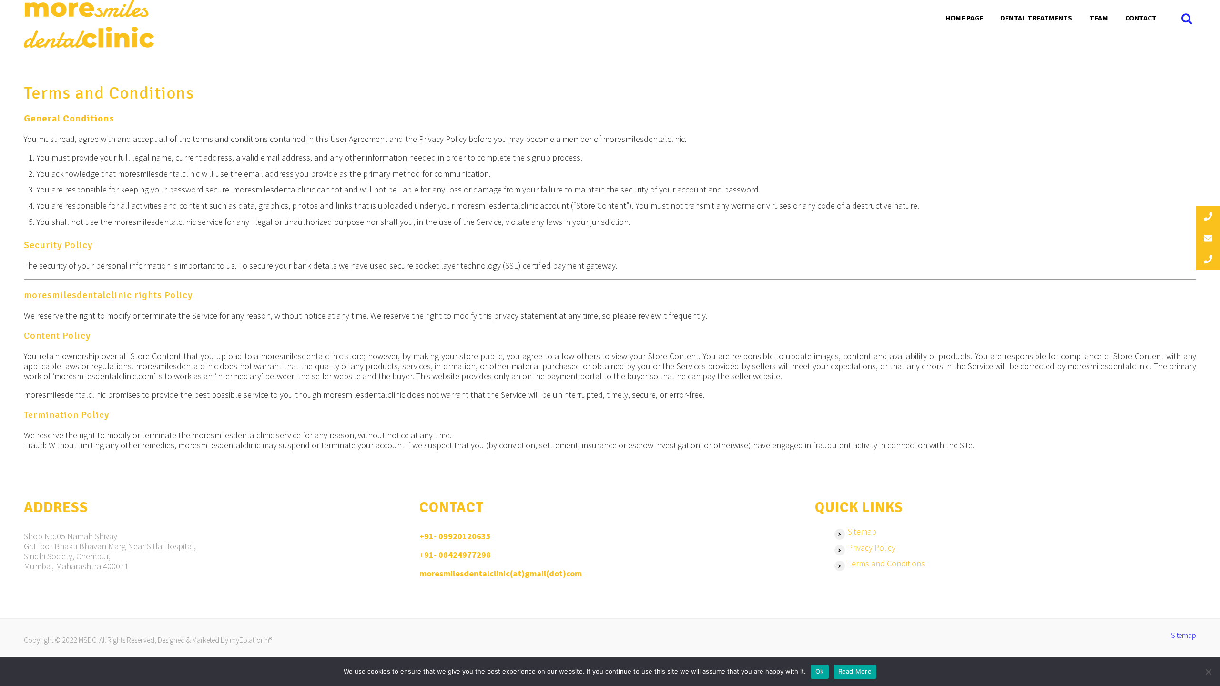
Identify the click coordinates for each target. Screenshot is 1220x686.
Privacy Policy (871, 547)
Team (1098, 17)
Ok (819, 671)
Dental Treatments (1036, 17)
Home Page (964, 17)
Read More (855, 671)
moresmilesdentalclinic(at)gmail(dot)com (500, 573)
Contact (1141, 17)
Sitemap (862, 531)
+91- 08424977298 (455, 554)
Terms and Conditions (886, 563)
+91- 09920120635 (455, 536)
